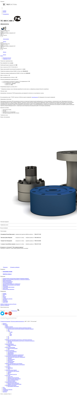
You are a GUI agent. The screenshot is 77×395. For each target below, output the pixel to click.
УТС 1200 (10, 341)
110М (9, 331)
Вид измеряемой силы (5, 30)
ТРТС (9, 368)
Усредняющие (10, 362)
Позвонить (5, 267)
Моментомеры (11, 353)
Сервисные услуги (7, 58)
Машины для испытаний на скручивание (11, 284)
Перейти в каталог (9, 326)
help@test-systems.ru (7, 274)
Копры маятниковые (7, 280)
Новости (4, 294)
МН (11, 334)
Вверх (1, 55)
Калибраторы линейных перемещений (16, 354)
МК (11, 335)
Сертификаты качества (7, 298)
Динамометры (6, 14)
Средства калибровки (7, 282)
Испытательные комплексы (8, 289)
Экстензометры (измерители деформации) (11, 283)
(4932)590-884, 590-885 (7, 271)
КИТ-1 (9, 373)
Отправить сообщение (14, 267)
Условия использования (5, 321)
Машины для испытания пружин (14, 384)
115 (8, 338)
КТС (9, 365)
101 (8, 329)
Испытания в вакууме (12, 374)
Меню (6, 325)
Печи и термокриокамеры (13, 379)
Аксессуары (5, 288)
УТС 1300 (10, 342)
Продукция (5, 324)
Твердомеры (5, 286)
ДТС (9, 349)
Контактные (10, 360)
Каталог (4, 11)
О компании (5, 300)
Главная (4, 10)
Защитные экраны (11, 380)
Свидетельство (35, 97)
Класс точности (3, 35)
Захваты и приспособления (13, 377)
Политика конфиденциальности (17, 321)
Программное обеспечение (10, 385)
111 (8, 336)
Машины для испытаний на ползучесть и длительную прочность (16, 279)
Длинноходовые (11, 361)
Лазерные (10, 358)
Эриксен (9, 372)
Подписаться (14, 310)
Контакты (5, 299)
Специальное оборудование (8, 287)
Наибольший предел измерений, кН (7, 32)
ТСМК (9, 346)
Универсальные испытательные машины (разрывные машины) (16, 278)
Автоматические (11, 359)
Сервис (4, 297)
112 (8, 337)
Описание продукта (7, 57)
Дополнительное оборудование (14, 378)
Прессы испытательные (8, 281)
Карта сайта (5, 302)
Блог (4, 295)
